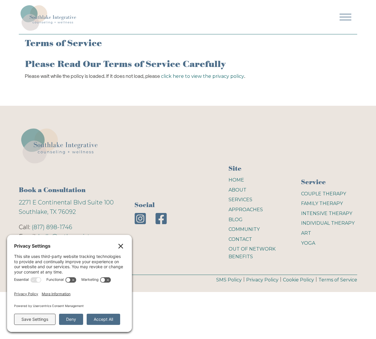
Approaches (246, 209)
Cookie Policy (298, 280)
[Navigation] (48, 17)
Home (236, 180)
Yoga (308, 243)
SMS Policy (229, 280)
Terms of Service (337, 280)
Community (244, 229)
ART (306, 233)
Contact (240, 239)
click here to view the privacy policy (202, 76)
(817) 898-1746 (52, 227)
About (237, 190)
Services (240, 199)
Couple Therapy (323, 194)
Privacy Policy (262, 280)
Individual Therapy (328, 223)
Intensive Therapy (326, 213)
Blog (236, 219)
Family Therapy (322, 203)
